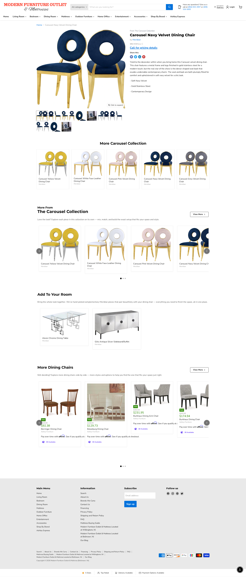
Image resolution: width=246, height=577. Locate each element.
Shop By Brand (158, 16)
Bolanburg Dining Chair (98, 429)
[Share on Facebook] (131, 56)
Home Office (104, 16)
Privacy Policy (86, 512)
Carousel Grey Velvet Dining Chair (192, 180)
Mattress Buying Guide (90, 523)
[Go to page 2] (123, 278)
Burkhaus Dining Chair (189, 419)
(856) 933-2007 (194, 7)
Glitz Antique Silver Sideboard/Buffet (112, 341)
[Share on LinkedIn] (139, 56)
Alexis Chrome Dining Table (55, 338)
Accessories (140, 16)
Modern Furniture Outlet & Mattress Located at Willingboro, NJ (79, 554)
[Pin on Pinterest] (143, 56)
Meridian (137, 39)
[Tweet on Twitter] (135, 56)
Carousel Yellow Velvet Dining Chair (49, 180)
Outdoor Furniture (84, 16)
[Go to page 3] (125, 278)
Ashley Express (177, 16)
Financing (84, 508)
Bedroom (34, 16)
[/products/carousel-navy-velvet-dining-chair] (158, 163)
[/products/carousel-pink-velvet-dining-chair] (123, 163)
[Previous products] (39, 251)
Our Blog (84, 540)
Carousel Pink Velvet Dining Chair (122, 180)
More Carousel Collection (123, 143)
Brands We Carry (87, 500)
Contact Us (85, 504)
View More (198, 214)
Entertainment (122, 16)
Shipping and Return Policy (92, 515)
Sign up (130, 504)
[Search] (169, 7)
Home (6, 16)
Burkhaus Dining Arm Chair (145, 416)
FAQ (82, 519)
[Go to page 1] (121, 278)
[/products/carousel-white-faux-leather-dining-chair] (88, 163)
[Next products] (207, 251)
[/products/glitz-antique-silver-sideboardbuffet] (117, 324)
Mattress (65, 16)
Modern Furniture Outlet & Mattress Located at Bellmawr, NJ (59, 557)
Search (83, 493)
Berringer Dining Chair (51, 429)
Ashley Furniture (47, 432)
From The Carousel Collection (142, 31)
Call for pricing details (143, 47)
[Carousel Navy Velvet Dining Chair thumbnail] (42, 116)
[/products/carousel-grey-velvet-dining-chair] (193, 163)
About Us (84, 497)
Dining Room (50, 16)
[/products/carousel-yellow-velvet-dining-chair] (53, 163)
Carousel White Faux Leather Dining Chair (87, 180)
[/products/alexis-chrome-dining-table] (64, 323)
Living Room (19, 16)
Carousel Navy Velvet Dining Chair (157, 180)
